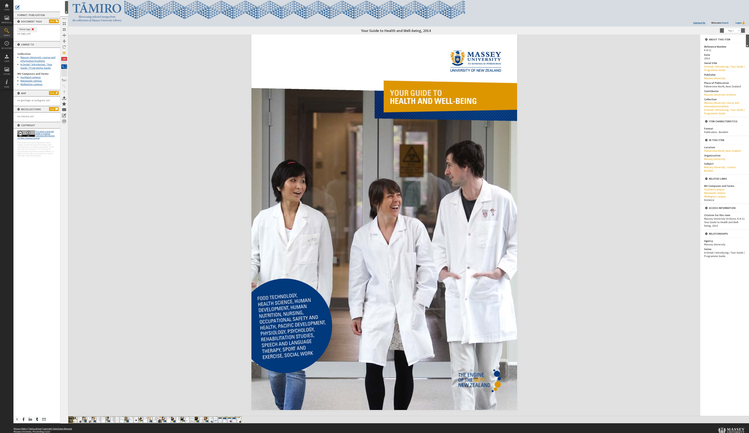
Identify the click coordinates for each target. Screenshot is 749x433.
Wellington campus (31, 84)
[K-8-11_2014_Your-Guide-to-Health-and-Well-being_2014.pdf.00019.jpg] (155, 420)
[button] (64, 66)
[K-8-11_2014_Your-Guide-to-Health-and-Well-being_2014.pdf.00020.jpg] (159, 420)
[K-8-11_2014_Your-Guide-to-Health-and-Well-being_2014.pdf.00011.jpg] (117, 420)
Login (6, 61)
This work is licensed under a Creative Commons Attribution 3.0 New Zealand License (36, 134)
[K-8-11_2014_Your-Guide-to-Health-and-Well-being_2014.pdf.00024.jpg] (178, 420)
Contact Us (699, 22)
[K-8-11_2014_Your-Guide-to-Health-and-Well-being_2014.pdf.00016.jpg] (140, 420)
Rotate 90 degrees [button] (64, 47)
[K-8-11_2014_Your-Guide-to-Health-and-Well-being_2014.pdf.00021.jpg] (164, 420)
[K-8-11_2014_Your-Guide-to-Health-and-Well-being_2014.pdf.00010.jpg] (112, 420)
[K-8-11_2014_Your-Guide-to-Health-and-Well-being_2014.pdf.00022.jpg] (169, 420)
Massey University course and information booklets (37, 59)
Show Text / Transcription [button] (64, 80)
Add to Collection (64, 104)
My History (7, 48)
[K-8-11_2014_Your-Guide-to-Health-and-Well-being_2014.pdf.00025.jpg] (183, 420)
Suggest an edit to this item (17, 7)
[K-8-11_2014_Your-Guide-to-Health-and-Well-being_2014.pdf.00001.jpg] (70, 419)
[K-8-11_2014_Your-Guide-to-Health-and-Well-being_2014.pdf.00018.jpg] (150, 420)
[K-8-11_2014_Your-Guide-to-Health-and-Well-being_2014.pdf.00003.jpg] (80, 420)
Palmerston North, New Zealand (722, 151)
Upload (6, 74)
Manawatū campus (31, 81)
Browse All (7, 22)
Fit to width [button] (64, 35)
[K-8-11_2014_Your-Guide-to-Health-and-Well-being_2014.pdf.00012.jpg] (122, 420)
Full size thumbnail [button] (64, 24)
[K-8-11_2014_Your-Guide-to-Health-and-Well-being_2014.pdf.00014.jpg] (131, 420)
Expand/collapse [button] (747, 41)
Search (7, 35)
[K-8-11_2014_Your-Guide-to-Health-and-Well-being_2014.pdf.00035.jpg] (229, 420)
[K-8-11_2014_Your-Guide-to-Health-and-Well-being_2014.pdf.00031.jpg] (211, 420)
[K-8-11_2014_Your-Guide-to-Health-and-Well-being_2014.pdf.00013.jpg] (126, 420)
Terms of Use (35, 428)
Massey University (714, 78)
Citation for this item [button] (64, 121)
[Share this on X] (17, 417)
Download (64, 98)
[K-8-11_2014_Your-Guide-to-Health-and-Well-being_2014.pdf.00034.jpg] (225, 420)
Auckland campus (30, 77)
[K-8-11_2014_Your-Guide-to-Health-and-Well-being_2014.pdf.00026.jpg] (187, 420)
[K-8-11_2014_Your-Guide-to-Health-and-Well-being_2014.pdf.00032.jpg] (215, 420)
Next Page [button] (743, 30)
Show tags (25, 29)
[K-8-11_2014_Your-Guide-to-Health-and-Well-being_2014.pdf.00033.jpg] (220, 420)
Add (52, 21)
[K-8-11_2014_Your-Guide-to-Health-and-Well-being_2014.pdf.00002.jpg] (75, 420)
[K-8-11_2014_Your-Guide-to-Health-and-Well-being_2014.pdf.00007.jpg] (98, 420)
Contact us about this (64, 110)
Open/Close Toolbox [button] (66, 7)
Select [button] (739, 30)
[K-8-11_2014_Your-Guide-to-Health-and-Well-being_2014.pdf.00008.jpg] (103, 420)
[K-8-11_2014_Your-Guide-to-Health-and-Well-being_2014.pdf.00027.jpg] (192, 420)
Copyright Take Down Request (57, 428)
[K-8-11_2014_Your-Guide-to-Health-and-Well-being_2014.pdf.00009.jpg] (108, 420)
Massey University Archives (720, 94)
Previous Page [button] (722, 30)
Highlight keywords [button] (64, 92)
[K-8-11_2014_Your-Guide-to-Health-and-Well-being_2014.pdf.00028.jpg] (197, 420)
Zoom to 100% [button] (64, 53)
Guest (725, 22)
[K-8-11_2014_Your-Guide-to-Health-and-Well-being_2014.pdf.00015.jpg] (136, 420)
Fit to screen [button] (64, 29)
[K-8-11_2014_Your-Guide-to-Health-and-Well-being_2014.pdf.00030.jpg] (206, 420)
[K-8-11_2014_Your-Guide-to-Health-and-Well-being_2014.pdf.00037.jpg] (239, 420)
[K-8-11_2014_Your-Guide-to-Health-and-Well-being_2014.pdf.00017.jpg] (145, 420)
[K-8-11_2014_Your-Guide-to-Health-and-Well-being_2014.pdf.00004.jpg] (84, 420)
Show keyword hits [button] (64, 86)
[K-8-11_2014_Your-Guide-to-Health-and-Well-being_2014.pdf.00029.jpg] (201, 420)
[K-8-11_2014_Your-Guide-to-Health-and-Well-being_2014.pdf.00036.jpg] (234, 420)
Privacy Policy (20, 428)
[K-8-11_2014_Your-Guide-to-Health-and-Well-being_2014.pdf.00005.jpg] (89, 420)
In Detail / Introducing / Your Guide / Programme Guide (36, 66)
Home (6, 9)
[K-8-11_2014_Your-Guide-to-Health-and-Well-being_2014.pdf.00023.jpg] (173, 420)
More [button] (6, 87)
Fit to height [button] (64, 41)
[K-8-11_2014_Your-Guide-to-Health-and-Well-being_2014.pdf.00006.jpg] (94, 420)
